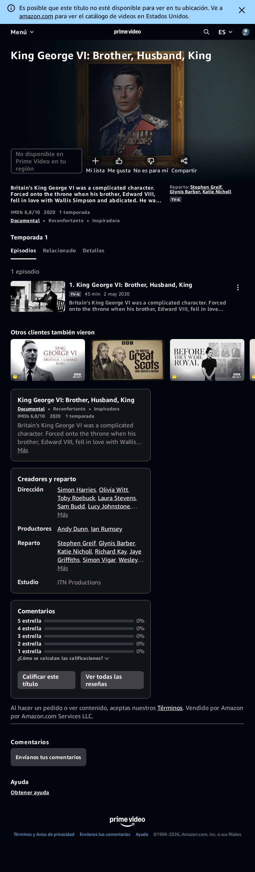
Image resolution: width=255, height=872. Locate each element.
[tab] (23, 250)
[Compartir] (184, 160)
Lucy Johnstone (109, 506)
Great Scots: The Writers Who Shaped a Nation (127, 360)
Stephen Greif (205, 187)
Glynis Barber (185, 191)
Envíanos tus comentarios (105, 834)
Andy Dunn (72, 528)
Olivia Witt (113, 489)
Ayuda (142, 834)
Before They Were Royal (207, 360)
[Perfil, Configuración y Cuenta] (245, 32)
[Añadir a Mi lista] (95, 160)
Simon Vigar (99, 559)
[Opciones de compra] (237, 287)
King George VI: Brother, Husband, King (48, 360)
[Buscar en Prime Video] (206, 32)
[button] (63, 658)
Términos (170, 707)
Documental (25, 220)
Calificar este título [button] (41, 680)
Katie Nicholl (217, 191)
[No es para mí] (150, 160)
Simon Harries (76, 489)
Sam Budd (71, 506)
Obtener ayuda (30, 792)
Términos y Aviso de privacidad (44, 834)
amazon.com (36, 16)
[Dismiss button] (241, 10)
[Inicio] (127, 32)
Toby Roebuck (76, 497)
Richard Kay (111, 551)
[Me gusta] (119, 160)
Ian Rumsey (106, 528)
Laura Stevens (117, 497)
